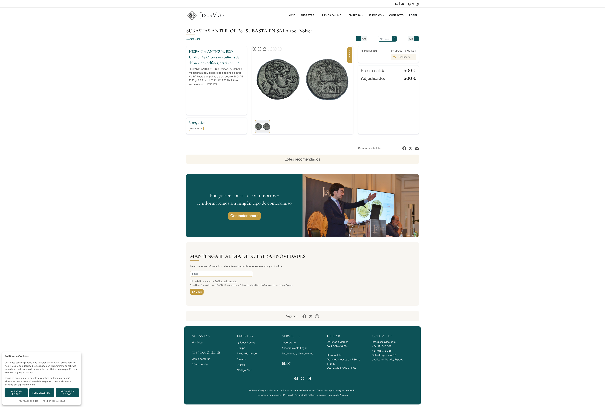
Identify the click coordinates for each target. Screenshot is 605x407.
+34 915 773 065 (382, 350)
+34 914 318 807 (381, 346)
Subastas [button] (307, 15)
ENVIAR (197, 291)
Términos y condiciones (269, 395)
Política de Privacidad (226, 281)
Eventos (241, 359)
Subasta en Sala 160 (271, 31)
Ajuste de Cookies (338, 395)
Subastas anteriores (214, 31)
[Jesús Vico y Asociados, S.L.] (205, 15)
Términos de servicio (273, 285)
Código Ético (244, 370)
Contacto (382, 336)
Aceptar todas (16, 392)
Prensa (241, 364)
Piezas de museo (247, 353)
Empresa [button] (355, 15)
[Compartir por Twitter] (410, 148)
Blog (286, 363)
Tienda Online (206, 352)
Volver (305, 31)
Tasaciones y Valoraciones (297, 353)
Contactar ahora (244, 215)
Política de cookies (317, 395)
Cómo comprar (201, 358)
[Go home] (264, 49)
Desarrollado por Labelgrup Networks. (336, 390)
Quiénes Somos (246, 342)
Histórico (197, 342)
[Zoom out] (259, 49)
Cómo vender (200, 364)
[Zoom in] (254, 49)
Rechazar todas (67, 392)
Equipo (241, 348)
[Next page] (280, 49)
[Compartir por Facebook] (404, 148)
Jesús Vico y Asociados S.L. (265, 390)
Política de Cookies (28, 401)
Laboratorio (289, 342)
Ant (364, 38)
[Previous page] (275, 49)
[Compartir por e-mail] (417, 148)
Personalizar (42, 392)
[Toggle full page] (269, 49)
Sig (411, 38)
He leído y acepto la (215, 281)
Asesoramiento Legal (294, 348)
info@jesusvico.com (384, 341)
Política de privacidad (249, 285)
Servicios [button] (375, 15)
